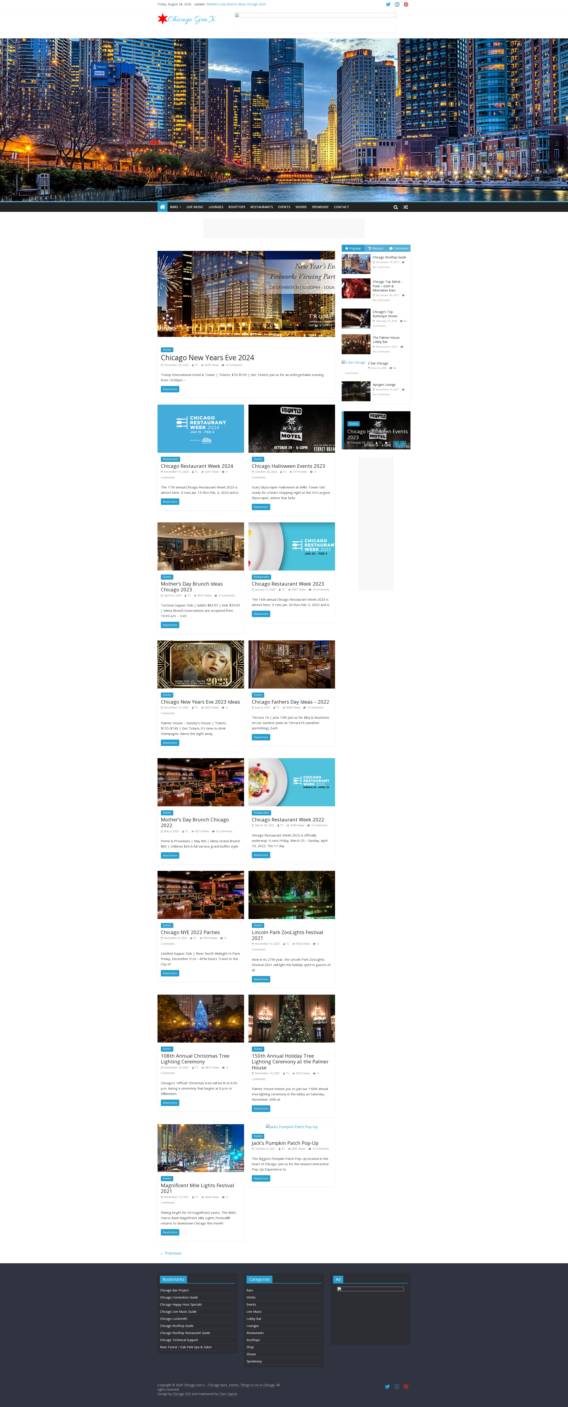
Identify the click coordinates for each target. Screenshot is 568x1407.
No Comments (381, 267)
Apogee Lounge (384, 384)
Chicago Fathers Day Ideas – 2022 (290, 701)
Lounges (216, 207)
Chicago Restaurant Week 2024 (197, 465)
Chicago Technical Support (179, 1340)
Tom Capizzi (228, 1394)
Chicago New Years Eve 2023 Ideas (200, 701)
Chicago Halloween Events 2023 (229, 4)
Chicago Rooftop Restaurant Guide (185, 1333)
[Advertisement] (284, 228)
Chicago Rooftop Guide (389, 257)
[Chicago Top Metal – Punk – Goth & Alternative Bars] (357, 278)
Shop (250, 1347)
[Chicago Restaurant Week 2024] (201, 407)
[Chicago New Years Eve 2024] (246, 247)
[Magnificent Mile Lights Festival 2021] (201, 1126)
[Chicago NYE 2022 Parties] (201, 873)
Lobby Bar (254, 1318)
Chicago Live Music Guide (178, 1311)
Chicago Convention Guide (179, 1297)
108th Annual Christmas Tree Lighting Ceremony (195, 1058)
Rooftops (237, 207)
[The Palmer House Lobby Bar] (357, 334)
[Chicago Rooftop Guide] (357, 254)
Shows (301, 207)
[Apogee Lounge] (357, 381)
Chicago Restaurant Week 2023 (288, 583)
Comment (401, 248)
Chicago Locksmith (173, 1318)
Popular (355, 248)
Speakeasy (320, 207)
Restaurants (261, 207)
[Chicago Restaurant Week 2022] (291, 760)
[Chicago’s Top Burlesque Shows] (357, 309)
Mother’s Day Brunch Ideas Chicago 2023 (192, 586)
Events (284, 207)
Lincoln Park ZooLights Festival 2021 (287, 935)
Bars (174, 207)
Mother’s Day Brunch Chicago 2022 (195, 822)
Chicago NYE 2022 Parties (190, 932)
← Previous (170, 1253)
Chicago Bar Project (174, 1290)
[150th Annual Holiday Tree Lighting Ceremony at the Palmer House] (291, 997)
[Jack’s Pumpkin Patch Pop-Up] (292, 1126)
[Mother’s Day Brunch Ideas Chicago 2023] (201, 525)
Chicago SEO (182, 1394)
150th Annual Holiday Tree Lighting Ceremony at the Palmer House (290, 1061)
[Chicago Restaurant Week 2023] (291, 525)
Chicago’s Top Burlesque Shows (385, 314)
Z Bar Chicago (378, 363)
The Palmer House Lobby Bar (386, 339)
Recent (378, 248)
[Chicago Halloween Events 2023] (291, 407)
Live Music (195, 207)
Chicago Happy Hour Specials (181, 1304)
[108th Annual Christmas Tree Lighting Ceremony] (201, 997)
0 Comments (233, 365)
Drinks (251, 1297)
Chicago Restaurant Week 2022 (288, 819)
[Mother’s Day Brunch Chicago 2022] (201, 760)
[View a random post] (405, 207)
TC (196, 365)
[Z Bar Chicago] (355, 360)
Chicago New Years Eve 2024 (207, 357)
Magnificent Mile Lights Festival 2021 (197, 1188)
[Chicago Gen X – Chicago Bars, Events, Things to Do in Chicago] (163, 207)
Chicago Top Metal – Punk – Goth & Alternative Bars (388, 285)
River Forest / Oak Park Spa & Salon (186, 1347)
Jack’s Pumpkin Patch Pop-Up (285, 1142)
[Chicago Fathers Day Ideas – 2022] (291, 643)
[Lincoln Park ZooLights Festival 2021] (291, 873)
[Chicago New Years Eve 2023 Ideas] (201, 643)
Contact (341, 207)
